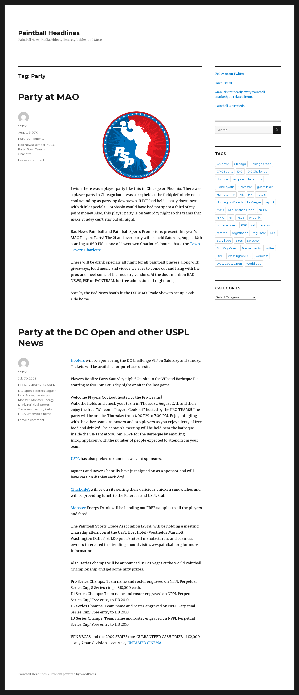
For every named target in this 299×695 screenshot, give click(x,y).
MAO (50, 144)
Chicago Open (260, 164)
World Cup (253, 263)
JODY (22, 126)
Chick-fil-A (80, 489)
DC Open (25, 390)
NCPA (263, 210)
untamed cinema (39, 413)
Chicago (240, 164)
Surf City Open (227, 248)
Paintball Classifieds (229, 106)
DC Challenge (257, 171)
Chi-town (223, 164)
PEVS (240, 217)
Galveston (245, 187)
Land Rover (26, 395)
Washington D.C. (239, 256)
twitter (269, 248)
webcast (262, 256)
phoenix (254, 217)
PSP (21, 138)
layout (270, 202)
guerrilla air (265, 187)
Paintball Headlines (49, 33)
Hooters (78, 360)
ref (253, 225)
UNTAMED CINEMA (144, 643)
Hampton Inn (226, 194)
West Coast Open (229, 263)
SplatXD (253, 240)
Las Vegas (43, 395)
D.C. (240, 171)
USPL (75, 458)
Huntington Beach (230, 202)
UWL (220, 256)
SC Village (224, 240)
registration (240, 233)
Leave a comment (31, 160)
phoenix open (227, 225)
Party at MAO (48, 96)
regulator (259, 233)
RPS (273, 233)
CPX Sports (225, 171)
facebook (255, 179)
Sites (239, 240)
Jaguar (51, 390)
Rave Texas (223, 83)
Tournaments (34, 138)
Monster (78, 508)
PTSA (22, 413)
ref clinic (265, 225)
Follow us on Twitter (229, 74)
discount (223, 179)
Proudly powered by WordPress (73, 674)
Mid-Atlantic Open (241, 210)
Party (22, 149)
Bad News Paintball (32, 144)
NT (230, 217)
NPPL (22, 384)
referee (222, 233)
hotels (261, 194)
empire (238, 179)
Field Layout (225, 187)
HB (241, 194)
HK (250, 194)
